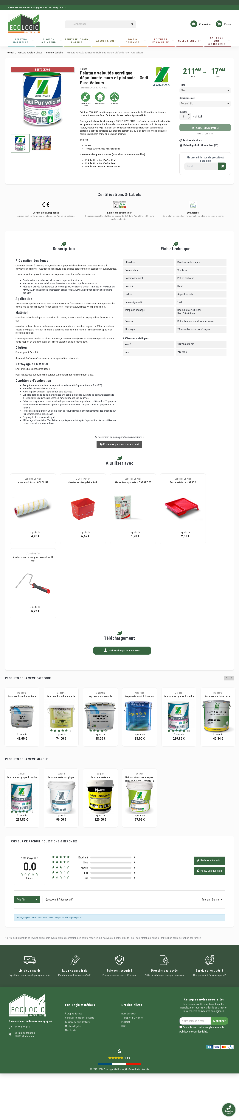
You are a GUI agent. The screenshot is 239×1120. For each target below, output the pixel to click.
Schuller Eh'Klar (33, 479)
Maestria (22, 693)
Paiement (125, 1022)
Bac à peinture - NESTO (183, 482)
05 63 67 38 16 (22, 1027)
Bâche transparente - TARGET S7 (132, 482)
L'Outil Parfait (83, 479)
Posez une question (211, 870)
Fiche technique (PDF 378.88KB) (124, 650)
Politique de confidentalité (77, 1022)
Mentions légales (73, 1026)
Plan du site (70, 1030)
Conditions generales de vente (79, 1017)
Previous (226, 678)
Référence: (85, 88)
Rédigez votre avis (210, 860)
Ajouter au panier (206, 127)
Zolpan (83, 68)
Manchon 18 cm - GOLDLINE (33, 482)
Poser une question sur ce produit (121, 444)
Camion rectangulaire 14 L (83, 482)
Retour (124, 1026)
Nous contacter (128, 1013)
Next (231, 678)
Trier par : (207, 899)
